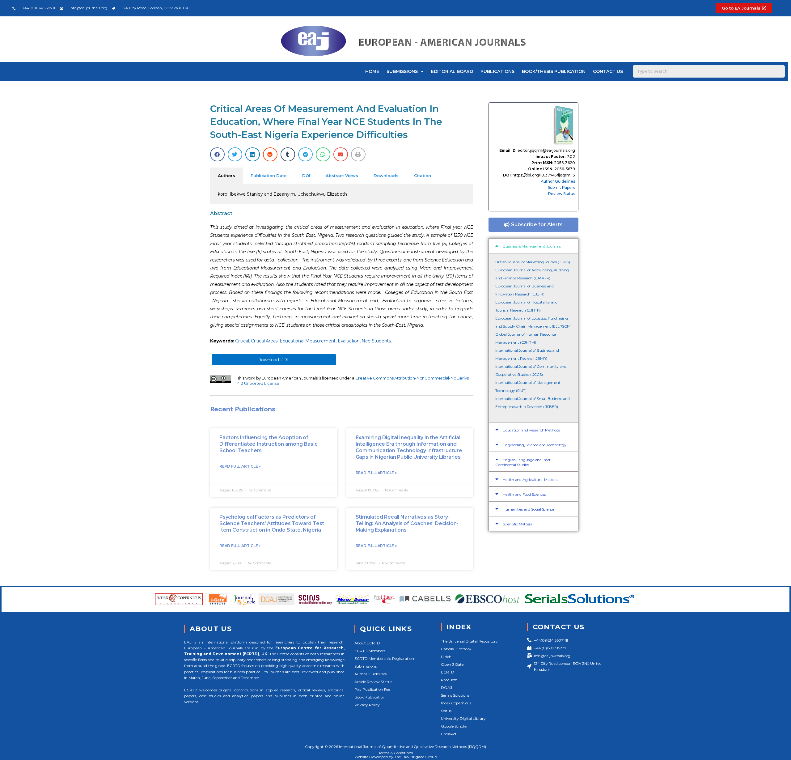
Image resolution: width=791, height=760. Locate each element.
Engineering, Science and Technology (534, 445)
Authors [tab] (226, 175)
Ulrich (446, 656)
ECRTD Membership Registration (384, 658)
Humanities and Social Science (528, 509)
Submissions (402, 71)
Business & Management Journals (532, 246)
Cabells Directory (456, 649)
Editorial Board (452, 71)
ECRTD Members (369, 650)
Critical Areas (264, 341)
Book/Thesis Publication (554, 71)
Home (372, 71)
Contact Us (608, 71)
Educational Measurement (308, 341)
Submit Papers (561, 187)
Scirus (446, 710)
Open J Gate (452, 664)
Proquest (449, 679)
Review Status (561, 193)
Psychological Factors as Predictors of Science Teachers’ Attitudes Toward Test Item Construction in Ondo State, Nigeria (271, 523)
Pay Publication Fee (372, 689)
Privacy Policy (367, 705)
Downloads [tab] (386, 175)
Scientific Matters (517, 524)
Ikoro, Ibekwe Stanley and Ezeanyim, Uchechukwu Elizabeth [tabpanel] (281, 194)
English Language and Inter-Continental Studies (523, 462)
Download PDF (273, 360)
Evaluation (349, 341)
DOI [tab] (306, 175)
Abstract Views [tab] (342, 175)
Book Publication (369, 697)
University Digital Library (463, 718)
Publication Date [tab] (269, 175)
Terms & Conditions (396, 752)
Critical (242, 341)
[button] (217, 154)
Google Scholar (454, 726)
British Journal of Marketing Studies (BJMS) (532, 262)
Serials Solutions (455, 695)
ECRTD (447, 672)
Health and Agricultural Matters (530, 479)
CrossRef (448, 734)
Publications (497, 71)
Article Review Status (373, 681)
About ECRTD (367, 643)
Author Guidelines (558, 181)
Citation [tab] (422, 175)
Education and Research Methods (531, 430)
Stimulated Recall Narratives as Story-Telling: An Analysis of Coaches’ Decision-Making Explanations (407, 523)
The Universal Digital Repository (469, 641)
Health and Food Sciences (524, 494)
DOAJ (446, 687)
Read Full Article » (239, 466)
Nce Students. (376, 341)
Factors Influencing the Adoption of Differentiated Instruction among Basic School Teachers (268, 444)
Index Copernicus (456, 703)
